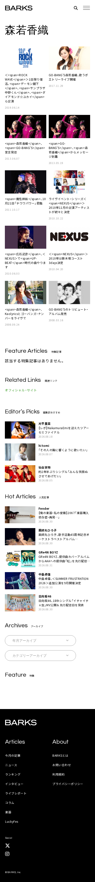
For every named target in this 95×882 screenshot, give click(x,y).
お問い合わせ (61, 765)
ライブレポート (16, 793)
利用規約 (58, 774)
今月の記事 (13, 755)
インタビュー (14, 784)
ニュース (11, 765)
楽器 (8, 812)
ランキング (13, 774)
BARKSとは (60, 755)
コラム (9, 802)
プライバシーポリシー (67, 784)
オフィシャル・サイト (21, 390)
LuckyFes (11, 821)
